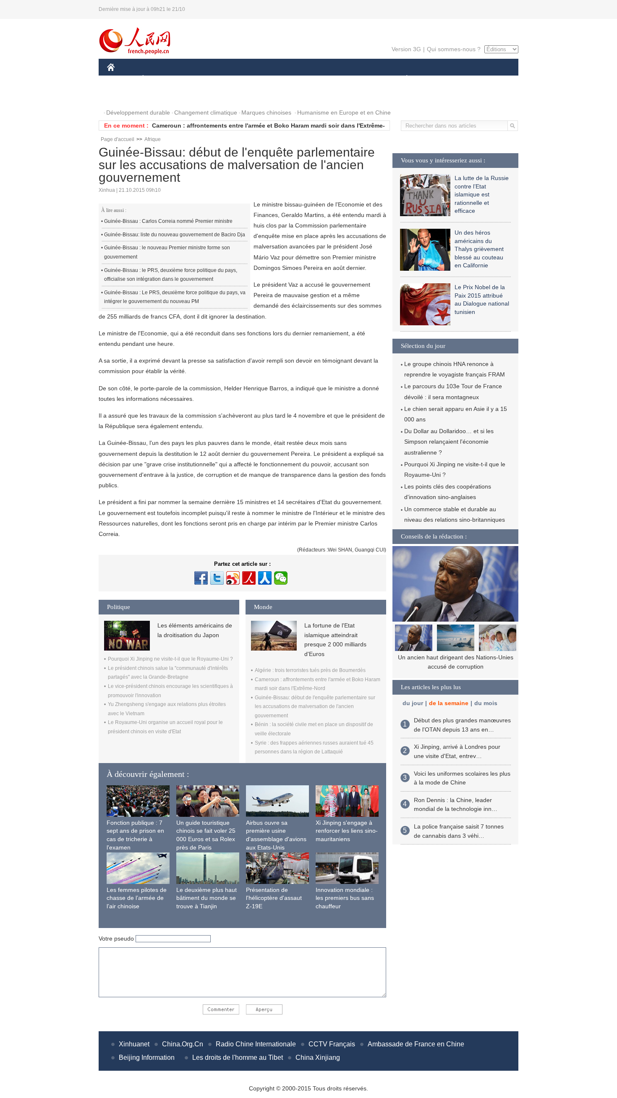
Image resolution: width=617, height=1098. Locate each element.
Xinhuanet (134, 1044)
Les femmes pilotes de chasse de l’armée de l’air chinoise (137, 898)
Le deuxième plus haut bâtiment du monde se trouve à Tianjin (206, 898)
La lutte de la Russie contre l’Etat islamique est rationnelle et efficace (482, 194)
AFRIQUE (233, 79)
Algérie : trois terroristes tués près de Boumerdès (310, 670)
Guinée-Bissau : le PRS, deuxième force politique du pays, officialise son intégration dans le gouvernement (170, 274)
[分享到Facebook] (201, 578)
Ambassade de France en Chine (416, 1044)
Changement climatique (205, 112)
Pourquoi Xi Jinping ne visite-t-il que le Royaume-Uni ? (170, 659)
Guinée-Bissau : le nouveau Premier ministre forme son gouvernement (167, 252)
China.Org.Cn (182, 1044)
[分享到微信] (281, 578)
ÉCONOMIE (159, 79)
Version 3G (406, 49)
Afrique (152, 139)
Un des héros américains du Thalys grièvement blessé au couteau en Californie (479, 249)
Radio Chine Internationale (256, 1044)
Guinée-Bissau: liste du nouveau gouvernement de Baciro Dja (174, 235)
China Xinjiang (317, 1057)
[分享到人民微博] (249, 578)
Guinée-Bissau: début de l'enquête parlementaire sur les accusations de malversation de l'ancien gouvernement (315, 707)
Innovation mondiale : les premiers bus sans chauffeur (345, 898)
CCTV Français (331, 1044)
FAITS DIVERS (356, 79)
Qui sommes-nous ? (454, 49)
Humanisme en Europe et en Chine (344, 112)
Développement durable (138, 112)
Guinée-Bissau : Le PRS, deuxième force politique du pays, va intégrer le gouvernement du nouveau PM (175, 297)
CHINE (121, 79)
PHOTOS (124, 95)
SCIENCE (271, 79)
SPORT (436, 79)
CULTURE (309, 79)
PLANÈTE (402, 79)
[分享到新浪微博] (233, 578)
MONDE (197, 79)
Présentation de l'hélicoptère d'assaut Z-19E (274, 898)
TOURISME (472, 79)
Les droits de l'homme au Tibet (237, 1057)
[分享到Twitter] (217, 578)
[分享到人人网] (265, 578)
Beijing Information (147, 1057)
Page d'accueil (117, 139)
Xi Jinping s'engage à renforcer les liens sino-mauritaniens (347, 830)
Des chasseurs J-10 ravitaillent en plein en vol (455, 657)
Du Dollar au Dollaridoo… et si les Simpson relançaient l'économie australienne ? (449, 441)
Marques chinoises (266, 112)
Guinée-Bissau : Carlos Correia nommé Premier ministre (168, 221)
